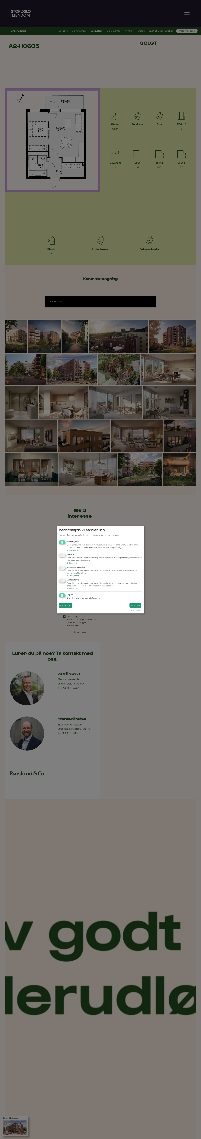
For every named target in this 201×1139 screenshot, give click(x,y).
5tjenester (73, 550)
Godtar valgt (65, 605)
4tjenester (73, 563)
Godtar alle (135, 605)
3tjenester (73, 576)
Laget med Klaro (135, 610)
